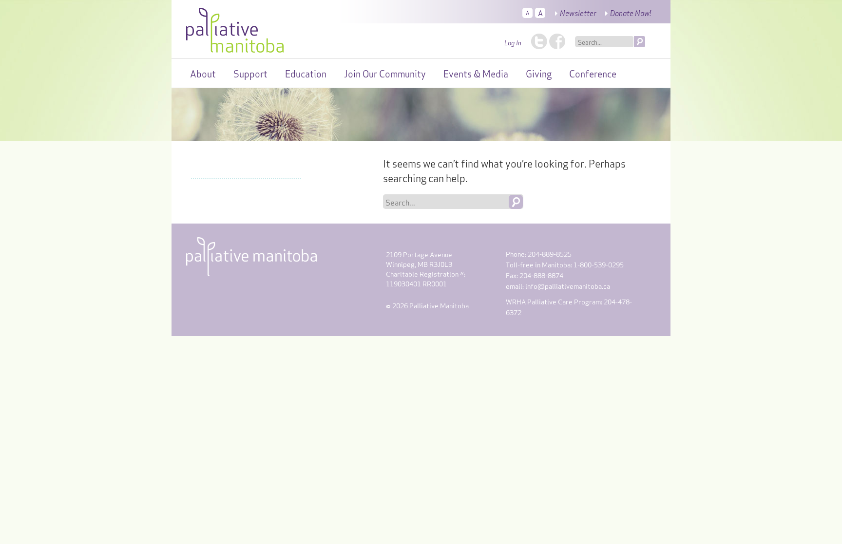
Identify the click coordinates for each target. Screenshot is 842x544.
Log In (512, 42)
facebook (557, 41)
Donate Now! (630, 12)
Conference (592, 73)
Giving (539, 73)
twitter (539, 41)
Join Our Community (385, 73)
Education (305, 73)
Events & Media (475, 73)
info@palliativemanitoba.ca (567, 286)
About (203, 73)
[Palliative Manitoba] (235, 27)
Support (250, 73)
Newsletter (578, 12)
